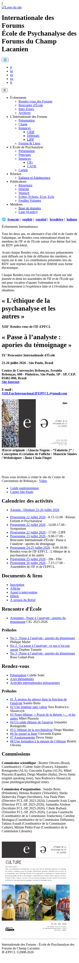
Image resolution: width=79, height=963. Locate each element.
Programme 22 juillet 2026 (28, 517)
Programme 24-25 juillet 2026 (30, 547)
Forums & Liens (29, 143)
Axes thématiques (22, 679)
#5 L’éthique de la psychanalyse (31, 730)
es (11, 75)
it (11, 67)
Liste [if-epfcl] (28, 212)
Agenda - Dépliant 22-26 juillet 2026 (34, 510)
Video (43, 481)
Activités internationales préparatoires (35, 683)
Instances (25, 128)
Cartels (23, 170)
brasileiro (56, 219)
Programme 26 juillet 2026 (28, 563)
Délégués (33, 136)
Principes (25, 155)
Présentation (27, 120)
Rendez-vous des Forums (35, 101)
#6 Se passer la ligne (23, 733)
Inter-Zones (26, 109)
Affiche (15, 588)
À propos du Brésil (22, 600)
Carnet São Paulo (21, 492)
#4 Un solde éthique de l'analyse (31, 722)
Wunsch (24, 193)
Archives (25, 113)
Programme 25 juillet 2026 (28, 559)
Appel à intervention (23, 592)
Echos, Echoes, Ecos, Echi (36, 197)
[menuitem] (43, 67)
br (11, 71)
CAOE (31, 166)
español (41, 219)
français (13, 219)
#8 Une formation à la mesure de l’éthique (38, 741)
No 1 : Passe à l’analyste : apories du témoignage (42, 638)
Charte (23, 124)
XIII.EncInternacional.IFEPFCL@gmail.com (34, 393)
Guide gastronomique (24, 488)
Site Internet (10, 382)
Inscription (17, 584)
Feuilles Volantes (30, 200)
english (27, 219)
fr (11, 82)
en (11, 79)
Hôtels (14, 596)
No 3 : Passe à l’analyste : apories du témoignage (42, 653)
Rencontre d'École (31, 105)
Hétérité (24, 189)
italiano (72, 219)
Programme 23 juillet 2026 (28, 536)
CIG (30, 162)
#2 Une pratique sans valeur (28, 707)
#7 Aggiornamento (22, 737)
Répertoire (25, 185)
